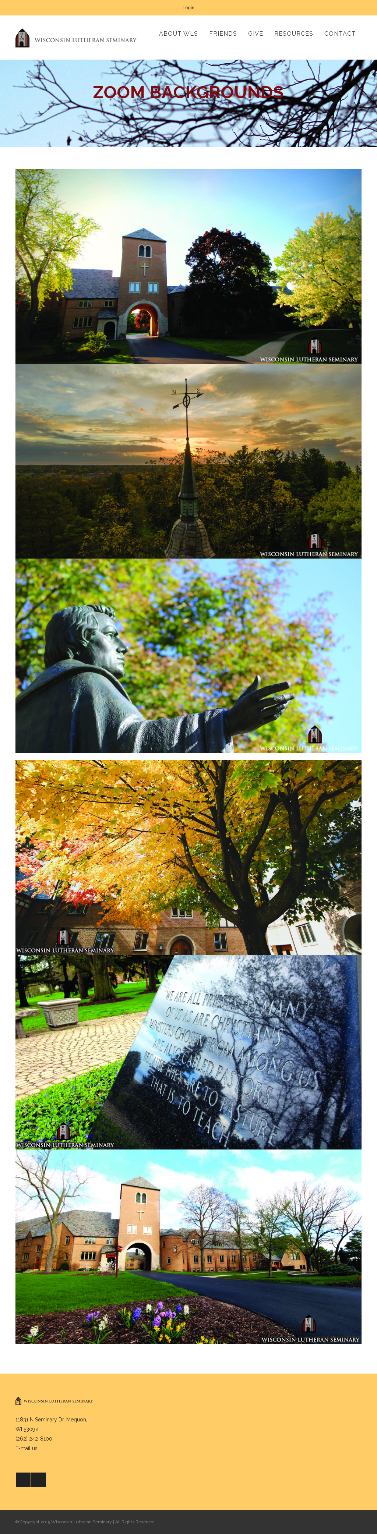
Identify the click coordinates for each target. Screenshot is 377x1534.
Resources (293, 33)
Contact (340, 33)
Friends (223, 33)
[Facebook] (23, 1480)
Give (255, 33)
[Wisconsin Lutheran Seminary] (76, 37)
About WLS (178, 33)
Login (188, 7)
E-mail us (26, 1448)
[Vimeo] (38, 1480)
